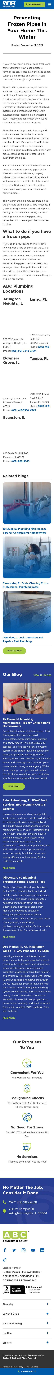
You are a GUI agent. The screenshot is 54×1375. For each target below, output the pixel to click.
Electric (7, 1343)
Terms (27, 1367)
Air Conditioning (12, 1324)
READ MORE (14, 786)
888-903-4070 (36, 4)
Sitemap (34, 1367)
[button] (49, 4)
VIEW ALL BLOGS (14, 651)
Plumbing (8, 1304)
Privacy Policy (17, 1367)
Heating (7, 1333)
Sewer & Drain (11, 1314)
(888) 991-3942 (20, 351)
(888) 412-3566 (20, 410)
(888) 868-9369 (20, 461)
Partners (6, 1367)
